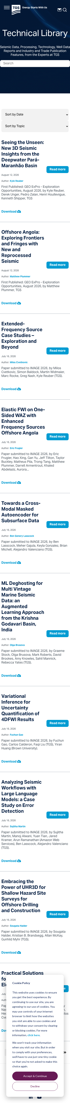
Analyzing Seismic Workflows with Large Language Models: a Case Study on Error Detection (21, 797)
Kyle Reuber (16, 181)
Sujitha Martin (17, 826)
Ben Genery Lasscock (22, 536)
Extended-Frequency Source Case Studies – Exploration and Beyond (21, 335)
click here (33, 1035)
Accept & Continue (35, 1076)
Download (9, 212)
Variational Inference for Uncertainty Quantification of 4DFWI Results (20, 708)
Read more (58, 169)
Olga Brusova (17, 645)
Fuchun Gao (16, 735)
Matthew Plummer (20, 276)
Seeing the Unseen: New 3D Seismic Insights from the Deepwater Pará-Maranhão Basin (22, 154)
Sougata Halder (18, 926)
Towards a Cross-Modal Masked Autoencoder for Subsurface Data (20, 512)
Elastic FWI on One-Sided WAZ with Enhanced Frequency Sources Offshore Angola (23, 421)
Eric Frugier (16, 448)
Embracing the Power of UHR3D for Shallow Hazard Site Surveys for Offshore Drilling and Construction (23, 896)
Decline (35, 1086)
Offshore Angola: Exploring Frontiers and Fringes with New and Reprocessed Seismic (22, 247)
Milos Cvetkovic (19, 362)
